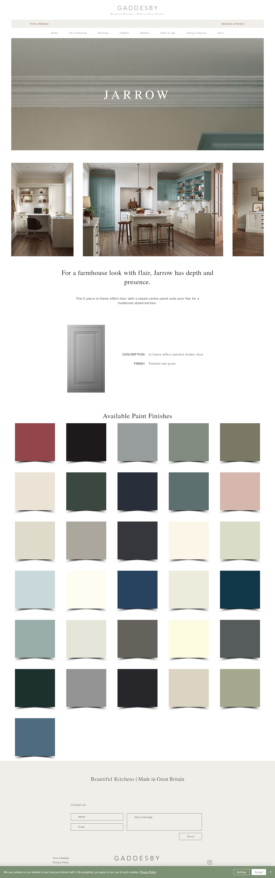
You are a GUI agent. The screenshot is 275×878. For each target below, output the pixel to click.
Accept (259, 872)
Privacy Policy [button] (61, 862)
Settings (241, 872)
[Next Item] (257, 209)
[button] (35, 442)
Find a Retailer (61, 858)
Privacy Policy (148, 872)
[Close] (270, 872)
